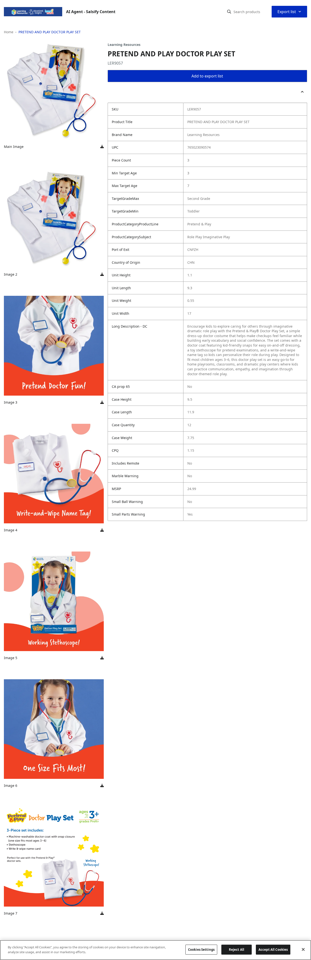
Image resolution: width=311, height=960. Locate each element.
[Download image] (102, 147)
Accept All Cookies (273, 949)
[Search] (229, 12)
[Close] (303, 949)
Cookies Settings (201, 949)
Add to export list (207, 76)
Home (8, 32)
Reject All (236, 949)
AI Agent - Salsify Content (90, 11)
